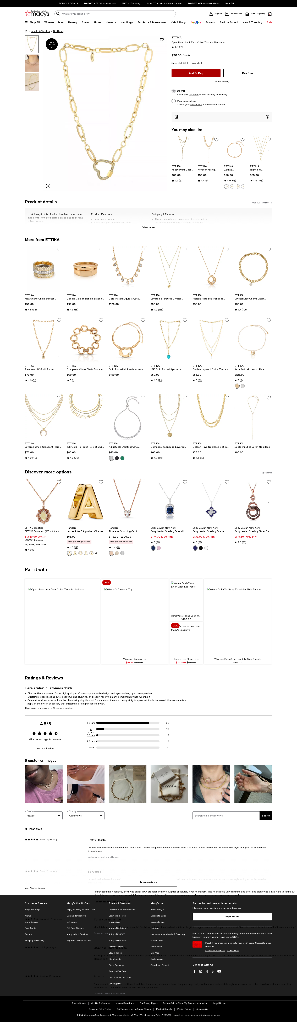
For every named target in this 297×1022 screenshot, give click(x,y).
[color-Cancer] (238, 186)
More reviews (148, 882)
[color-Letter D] (86, 553)
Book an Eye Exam (118, 971)
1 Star (90, 747)
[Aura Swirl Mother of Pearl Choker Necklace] (253, 340)
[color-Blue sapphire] (153, 548)
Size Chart (197, 63)
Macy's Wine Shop (118, 940)
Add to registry (222, 81)
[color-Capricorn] (227, 186)
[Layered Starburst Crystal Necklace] (169, 269)
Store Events (115, 959)
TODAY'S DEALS (68, 3)
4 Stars (91, 729)
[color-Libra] (232, 186)
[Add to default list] (190, 140)
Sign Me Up (232, 916)
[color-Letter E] (91, 553)
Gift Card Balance (75, 928)
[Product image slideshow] (105, 113)
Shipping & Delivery (34, 940)
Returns (28, 934)
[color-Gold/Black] (117, 458)
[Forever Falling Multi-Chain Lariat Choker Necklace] (209, 149)
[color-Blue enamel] (195, 548)
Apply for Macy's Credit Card (81, 909)
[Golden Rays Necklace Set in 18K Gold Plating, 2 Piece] (211, 417)
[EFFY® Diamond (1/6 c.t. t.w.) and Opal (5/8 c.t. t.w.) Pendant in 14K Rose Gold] (44, 502)
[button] (96, 113)
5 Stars (91, 722)
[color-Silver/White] (111, 458)
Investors (155, 928)
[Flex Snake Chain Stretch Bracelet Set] (44, 269)
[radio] (226, 186)
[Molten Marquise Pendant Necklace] (211, 269)
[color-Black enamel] (201, 548)
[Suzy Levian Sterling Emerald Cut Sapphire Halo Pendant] (169, 502)
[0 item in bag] (269, 13)
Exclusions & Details (215, 950)
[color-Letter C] (80, 553)
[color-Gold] (237, 386)
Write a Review (45, 748)
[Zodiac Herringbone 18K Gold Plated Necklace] (235, 149)
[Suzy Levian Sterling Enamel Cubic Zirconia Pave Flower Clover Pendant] (211, 502)
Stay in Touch (115, 953)
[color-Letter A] (69, 553)
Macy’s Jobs (157, 940)
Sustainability (157, 959)
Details (186, 55)
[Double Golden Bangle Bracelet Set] (85, 269)
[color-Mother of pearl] (206, 548)
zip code (194, 94)
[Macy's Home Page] (37, 13)
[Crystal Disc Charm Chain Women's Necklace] (253, 269)
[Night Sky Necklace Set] (261, 149)
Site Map (155, 953)
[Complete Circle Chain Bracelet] (85, 340)
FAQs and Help (32, 909)
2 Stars (91, 741)
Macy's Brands (116, 934)
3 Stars (91, 735)
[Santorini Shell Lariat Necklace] (253, 417)
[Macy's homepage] (26, 31)
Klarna (28, 916)
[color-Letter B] (75, 553)
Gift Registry (114, 984)
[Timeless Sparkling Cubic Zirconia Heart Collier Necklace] (127, 502)
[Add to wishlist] (161, 40)
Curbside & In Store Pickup (122, 909)
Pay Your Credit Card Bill (79, 940)
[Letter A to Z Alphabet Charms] (85, 502)
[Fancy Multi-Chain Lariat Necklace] (183, 149)
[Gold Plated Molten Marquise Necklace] (127, 340)
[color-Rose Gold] (111, 553)
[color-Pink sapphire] (159, 548)
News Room (156, 946)
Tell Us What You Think (120, 977)
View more (148, 227)
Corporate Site (157, 922)
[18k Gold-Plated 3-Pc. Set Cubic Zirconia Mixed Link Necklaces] (85, 417)
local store (196, 104)
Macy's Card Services (77, 934)
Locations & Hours (117, 916)
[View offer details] (222, 117)
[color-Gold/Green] (122, 458)
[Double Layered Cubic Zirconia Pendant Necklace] (211, 340)
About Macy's (157, 909)
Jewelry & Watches (40, 31)
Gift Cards (71, 922)
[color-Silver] (243, 386)
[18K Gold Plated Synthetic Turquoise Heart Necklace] (169, 340)
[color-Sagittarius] (243, 186)
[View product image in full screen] (48, 186)
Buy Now (247, 73)
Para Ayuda (30, 928)
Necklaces (58, 31)
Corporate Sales (158, 916)
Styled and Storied (160, 965)
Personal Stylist (116, 946)
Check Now (233, 950)
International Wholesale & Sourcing (168, 934)
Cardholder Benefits (76, 916)
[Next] (268, 150)
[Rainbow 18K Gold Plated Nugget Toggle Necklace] (44, 340)
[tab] (32, 44)
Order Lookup (31, 922)
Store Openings (116, 965)
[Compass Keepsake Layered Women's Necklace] (169, 417)
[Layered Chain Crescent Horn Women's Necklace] (44, 417)
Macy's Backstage (117, 928)
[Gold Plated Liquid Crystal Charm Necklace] (127, 269)
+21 (96, 553)
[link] (183, 173)
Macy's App (114, 922)
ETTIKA (177, 37)
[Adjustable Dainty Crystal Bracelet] (127, 417)
